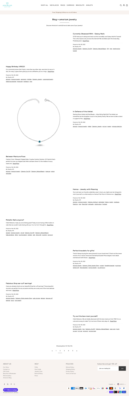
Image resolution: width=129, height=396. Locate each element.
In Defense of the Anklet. (83, 111)
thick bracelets (84, 267)
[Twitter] (7, 384)
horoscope (20, 81)
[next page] (77, 350)
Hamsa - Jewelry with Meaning (85, 189)
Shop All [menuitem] (44, 5)
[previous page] (52, 350)
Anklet (89, 126)
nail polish (8, 173)
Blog (54, 19)
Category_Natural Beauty (99, 48)
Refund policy (7, 375)
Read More (86, 41)
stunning (44, 235)
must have (118, 265)
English (111, 384)
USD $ (122, 384)
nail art (53, 171)
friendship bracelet (109, 265)
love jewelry (18, 300)
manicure (47, 171)
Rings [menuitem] (63, 5)
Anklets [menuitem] (89, 5)
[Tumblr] (14, 384)
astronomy (24, 79)
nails (34, 235)
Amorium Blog (7, 378)
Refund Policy (39, 373)
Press (36, 375)
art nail (22, 232)
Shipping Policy (70, 369)
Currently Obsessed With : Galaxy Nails (88, 34)
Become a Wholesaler (9, 373)
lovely (117, 329)
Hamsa (107, 202)
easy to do (112, 329)
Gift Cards (6, 371)
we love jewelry (92, 267)
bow (83, 329)
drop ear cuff (49, 298)
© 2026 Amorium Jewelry (10, 392)
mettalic (30, 235)
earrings (8, 300)
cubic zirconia (36, 298)
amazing (8, 232)
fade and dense (10, 235)
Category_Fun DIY (87, 48)
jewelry (109, 126)
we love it (50, 235)
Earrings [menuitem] (70, 5)
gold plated (101, 202)
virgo (30, 81)
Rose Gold (84, 204)
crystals (102, 265)
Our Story (6, 367)
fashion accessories (11, 81)
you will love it (101, 267)
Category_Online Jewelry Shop (90, 265)
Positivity (75, 204)
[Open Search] (121, 5)
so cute (75, 331)
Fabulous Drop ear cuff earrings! (19, 283)
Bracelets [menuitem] (80, 5)
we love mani (92, 331)
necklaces (26, 81)
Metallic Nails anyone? (15, 220)
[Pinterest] (11, 384)
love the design (23, 235)
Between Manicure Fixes (15, 156)
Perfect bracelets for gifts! (83, 251)
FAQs (36, 367)
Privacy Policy (70, 371)
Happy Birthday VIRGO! (15, 66)
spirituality (91, 204)
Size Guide (38, 369)
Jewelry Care (38, 371)
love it (12, 300)
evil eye (104, 126)
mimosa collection (117, 126)
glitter (16, 235)
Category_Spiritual (93, 202)
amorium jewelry (77, 48)
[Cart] (127, 5)
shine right (38, 235)
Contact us (6, 369)
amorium (8, 79)
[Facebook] (4, 384)
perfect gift (76, 267)
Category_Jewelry (37, 79)
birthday (29, 79)
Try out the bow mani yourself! (85, 316)
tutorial (75, 50)
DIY (108, 48)
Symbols (104, 204)
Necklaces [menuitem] (54, 5)
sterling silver (116, 48)
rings (111, 48)
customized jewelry (48, 79)
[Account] (124, 5)
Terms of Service (71, 373)
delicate (43, 298)
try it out (80, 331)
